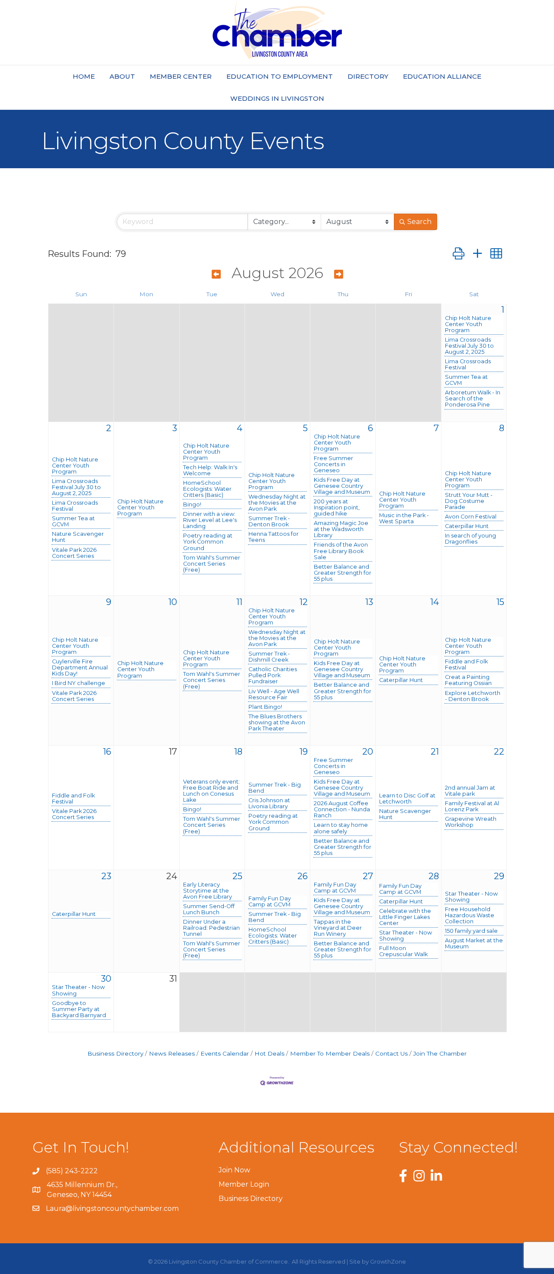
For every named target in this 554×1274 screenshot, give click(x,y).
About (122, 76)
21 (435, 751)
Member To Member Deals (330, 1053)
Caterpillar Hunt (467, 526)
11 (239, 602)
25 (237, 876)
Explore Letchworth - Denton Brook (472, 696)
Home (84, 76)
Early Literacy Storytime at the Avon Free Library (207, 891)
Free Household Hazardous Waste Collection (469, 915)
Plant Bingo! (265, 707)
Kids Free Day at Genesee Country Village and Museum (342, 486)
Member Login (244, 1184)
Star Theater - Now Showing (405, 936)
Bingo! (192, 505)
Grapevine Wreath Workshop (470, 822)
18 (238, 751)
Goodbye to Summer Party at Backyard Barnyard (79, 1009)
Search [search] (419, 222)
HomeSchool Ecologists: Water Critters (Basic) (207, 489)
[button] (458, 253)
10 (172, 602)
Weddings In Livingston (277, 98)
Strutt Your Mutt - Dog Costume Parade (469, 501)
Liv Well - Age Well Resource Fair (273, 694)
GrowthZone (388, 1261)
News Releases (172, 1053)
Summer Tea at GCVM (466, 380)
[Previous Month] (216, 274)
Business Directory (115, 1053)
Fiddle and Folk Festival (466, 665)
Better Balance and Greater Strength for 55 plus (342, 573)
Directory (368, 76)
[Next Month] (338, 274)
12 (304, 602)
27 (368, 876)
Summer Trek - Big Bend (274, 788)
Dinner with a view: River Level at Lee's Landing (210, 520)
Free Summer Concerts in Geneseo (333, 464)
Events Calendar (224, 1053)
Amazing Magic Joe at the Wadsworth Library (341, 529)
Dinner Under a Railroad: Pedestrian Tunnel (211, 928)
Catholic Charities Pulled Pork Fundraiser (272, 675)
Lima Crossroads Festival (468, 365)
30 (106, 978)
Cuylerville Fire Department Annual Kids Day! (80, 668)
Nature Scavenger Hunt (78, 537)
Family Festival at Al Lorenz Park (472, 806)
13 (369, 602)
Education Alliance (442, 76)
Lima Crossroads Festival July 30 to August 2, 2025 (469, 346)
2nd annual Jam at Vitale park (470, 791)
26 (302, 876)
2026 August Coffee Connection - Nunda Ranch (342, 809)
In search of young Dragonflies (470, 539)
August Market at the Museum (474, 944)
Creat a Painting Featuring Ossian (468, 680)
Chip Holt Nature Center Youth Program (468, 324)
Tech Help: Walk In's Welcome (210, 470)
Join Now (234, 1170)
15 (500, 602)
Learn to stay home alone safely (341, 828)
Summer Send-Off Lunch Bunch (209, 909)
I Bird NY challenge (78, 683)
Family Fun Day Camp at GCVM (269, 902)
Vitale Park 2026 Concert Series (74, 553)
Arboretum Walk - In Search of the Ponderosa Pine (472, 399)
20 (367, 751)
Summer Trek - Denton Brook (269, 521)
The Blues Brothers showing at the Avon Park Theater (276, 723)
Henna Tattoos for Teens (273, 537)
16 (107, 751)
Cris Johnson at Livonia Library (269, 803)
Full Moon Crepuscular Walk (403, 951)
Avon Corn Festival (470, 517)
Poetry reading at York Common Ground (207, 542)
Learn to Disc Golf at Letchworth (407, 799)
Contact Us (391, 1053)
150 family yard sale (471, 931)
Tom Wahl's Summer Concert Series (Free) (211, 564)
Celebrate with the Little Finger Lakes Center (405, 917)
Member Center (181, 76)
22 (499, 751)
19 (304, 751)
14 (434, 602)
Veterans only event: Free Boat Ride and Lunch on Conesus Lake (211, 791)
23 (106, 876)
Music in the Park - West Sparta (404, 518)
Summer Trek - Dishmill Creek (269, 657)
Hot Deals (269, 1053)
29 (499, 876)
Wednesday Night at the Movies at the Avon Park (277, 503)
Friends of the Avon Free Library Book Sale (341, 551)
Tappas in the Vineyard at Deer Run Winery (338, 928)
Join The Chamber (440, 1053)
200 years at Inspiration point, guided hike (337, 508)
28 (433, 876)
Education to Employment (279, 76)
